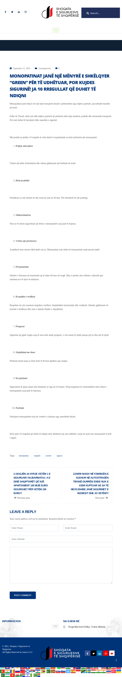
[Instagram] (25, 12)
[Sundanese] (78, 671)
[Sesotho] (37, 671)
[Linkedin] (19, 12)
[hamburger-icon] (56, 30)
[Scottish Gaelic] (27, 671)
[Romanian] (12, 671)
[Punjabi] (7, 671)
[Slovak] (58, 671)
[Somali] (68, 671)
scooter (48, 456)
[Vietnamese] (12, 675)
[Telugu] (103, 671)
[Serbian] (32, 671)
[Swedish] (88, 671)
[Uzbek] (7, 675)
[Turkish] (113, 671)
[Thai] (108, 671)
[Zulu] (37, 675)
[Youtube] (112, 653)
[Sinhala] (53, 671)
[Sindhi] (48, 671)
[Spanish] (73, 671)
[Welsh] (17, 675)
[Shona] (43, 671)
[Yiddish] (27, 675)
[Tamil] (98, 671)
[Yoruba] (32, 675)
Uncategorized (45, 68)
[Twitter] (12, 12)
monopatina (24, 456)
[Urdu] (2, 675)
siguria (59, 456)
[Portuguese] (2, 671)
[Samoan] (22, 671)
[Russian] (17, 671)
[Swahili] (83, 671)
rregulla (37, 456)
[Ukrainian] (118, 671)
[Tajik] (93, 671)
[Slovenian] (63, 671)
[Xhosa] (22, 675)
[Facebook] (5, 12)
